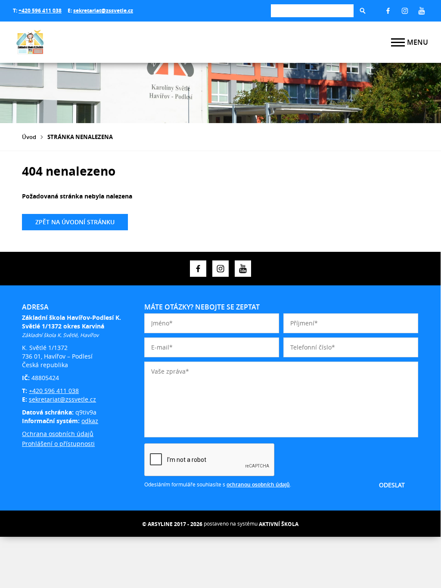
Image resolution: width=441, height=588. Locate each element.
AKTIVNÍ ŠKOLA (278, 524)
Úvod (29, 137)
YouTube (421, 10)
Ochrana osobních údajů (57, 434)
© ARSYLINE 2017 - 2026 (172, 524)
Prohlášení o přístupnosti (58, 443)
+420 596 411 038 (40, 10)
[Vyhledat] (362, 10)
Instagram (404, 10)
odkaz (89, 421)
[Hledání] (312, 10)
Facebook (388, 10)
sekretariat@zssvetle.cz (103, 10)
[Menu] (398, 42)
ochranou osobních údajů (258, 484)
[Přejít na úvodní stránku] (64, 42)
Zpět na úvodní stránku (75, 222)
